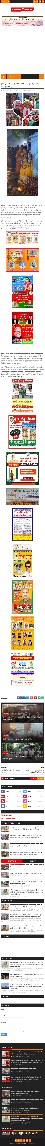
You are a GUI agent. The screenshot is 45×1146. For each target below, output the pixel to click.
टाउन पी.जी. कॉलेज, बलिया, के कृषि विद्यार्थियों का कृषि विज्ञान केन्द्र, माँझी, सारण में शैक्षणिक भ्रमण (23, 757)
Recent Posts (12, 861)
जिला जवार (28, 90)
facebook (33, 778)
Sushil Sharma (32, 1144)
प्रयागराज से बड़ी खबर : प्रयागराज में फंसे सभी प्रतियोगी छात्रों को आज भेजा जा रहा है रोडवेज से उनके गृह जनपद (26, 1053)
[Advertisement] (22, 51)
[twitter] (37, 1)
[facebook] (34, 1)
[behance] (43, 1)
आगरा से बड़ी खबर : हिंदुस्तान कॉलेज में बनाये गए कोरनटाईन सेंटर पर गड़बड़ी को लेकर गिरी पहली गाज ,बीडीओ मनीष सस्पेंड (26, 1078)
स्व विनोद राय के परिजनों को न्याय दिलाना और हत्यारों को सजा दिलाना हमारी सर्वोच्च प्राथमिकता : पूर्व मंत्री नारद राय (26, 845)
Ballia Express (7, 816)
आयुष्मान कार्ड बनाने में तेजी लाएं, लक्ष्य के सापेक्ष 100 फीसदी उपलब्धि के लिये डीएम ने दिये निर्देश (21, 718)
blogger (40, 778)
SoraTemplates (17, 1144)
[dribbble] (21, 1140)
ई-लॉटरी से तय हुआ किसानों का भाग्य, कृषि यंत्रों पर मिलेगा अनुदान (19, 739)
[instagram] (40, 1)
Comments (33, 861)
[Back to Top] (30, 1140)
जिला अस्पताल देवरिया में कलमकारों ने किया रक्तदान (23, 1069)
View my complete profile (8, 818)
